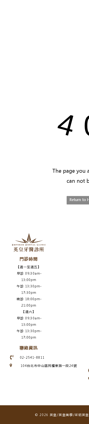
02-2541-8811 (32, 357)
